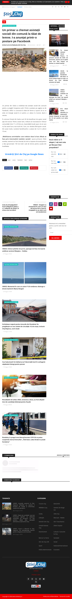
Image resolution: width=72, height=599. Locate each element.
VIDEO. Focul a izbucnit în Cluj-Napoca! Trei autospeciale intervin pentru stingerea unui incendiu (24, 530)
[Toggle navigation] (4, 21)
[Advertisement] (24, 87)
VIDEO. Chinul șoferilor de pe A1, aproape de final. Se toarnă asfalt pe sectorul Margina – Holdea (58, 95)
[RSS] (67, 7)
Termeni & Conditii (64, 596)
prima (30, 160)
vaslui (13, 160)
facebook (20, 160)
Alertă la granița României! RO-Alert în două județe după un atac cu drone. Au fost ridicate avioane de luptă (58, 76)
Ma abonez (55, 238)
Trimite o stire (27, 7)
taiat (9, 160)
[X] (59, 7)
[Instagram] (56, 7)
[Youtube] (65, 7)
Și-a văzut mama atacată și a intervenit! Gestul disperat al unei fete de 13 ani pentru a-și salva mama (58, 114)
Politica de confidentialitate (50, 596)
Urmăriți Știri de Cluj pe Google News (24, 154)
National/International (9, 25)
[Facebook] (53, 7)
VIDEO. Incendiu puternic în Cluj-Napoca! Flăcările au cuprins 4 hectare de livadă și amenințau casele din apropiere (24, 506)
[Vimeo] (62, 7)
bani (26, 160)
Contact (19, 7)
